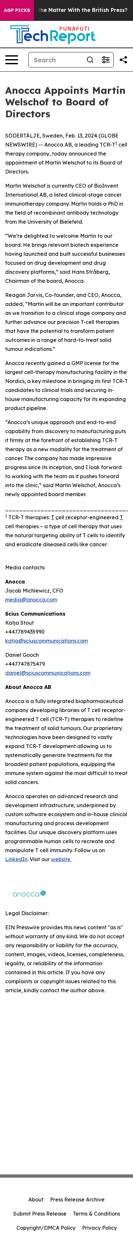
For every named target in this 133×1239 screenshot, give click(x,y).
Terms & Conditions (96, 1213)
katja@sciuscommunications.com (46, 640)
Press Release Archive (77, 1199)
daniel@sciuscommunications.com (47, 673)
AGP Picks (17, 10)
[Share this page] (123, 59)
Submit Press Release (39, 1213)
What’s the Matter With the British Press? (73, 10)
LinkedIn (16, 859)
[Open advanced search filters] (105, 59)
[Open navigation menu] (11, 59)
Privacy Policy (99, 1228)
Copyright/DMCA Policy (46, 1228)
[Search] (90, 59)
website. (61, 859)
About (36, 1199)
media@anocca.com (31, 599)
